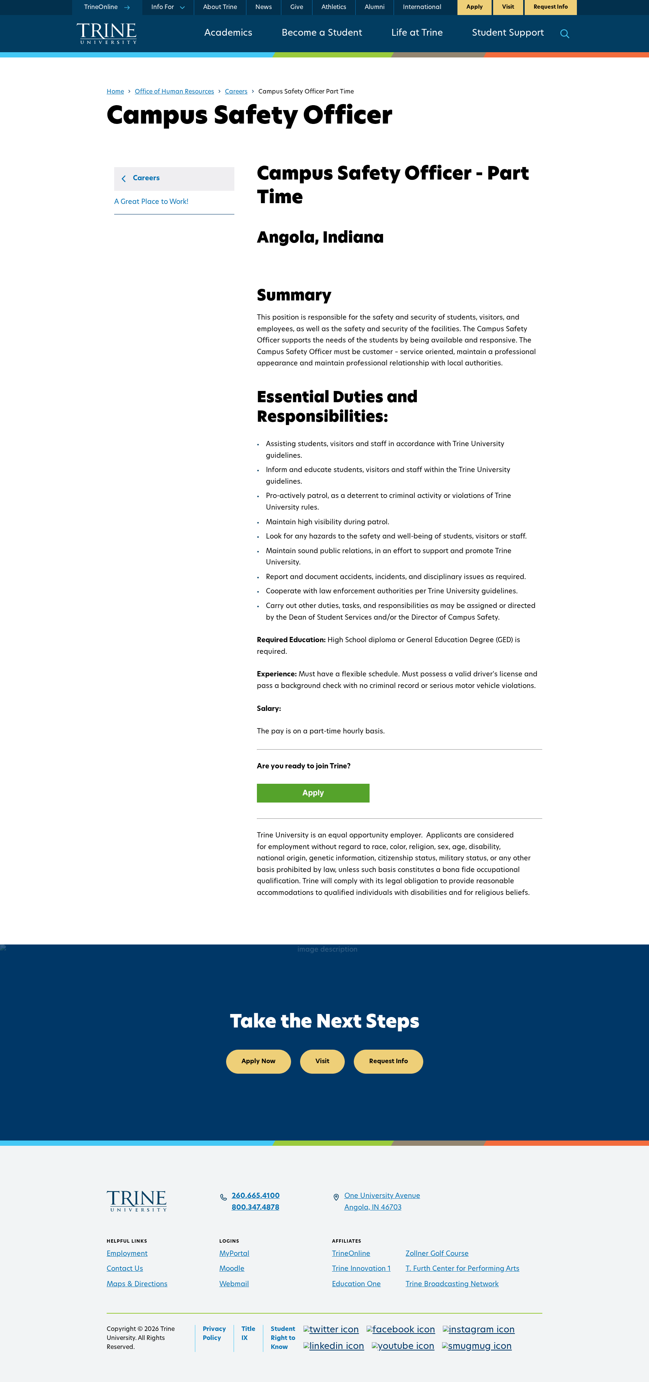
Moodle (232, 1269)
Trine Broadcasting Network (452, 1284)
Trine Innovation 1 (361, 1269)
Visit (508, 7)
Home (115, 92)
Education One (356, 1284)
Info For (162, 8)
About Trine (220, 8)
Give (296, 8)
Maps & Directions (137, 1284)
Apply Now (258, 1062)
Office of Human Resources (174, 92)
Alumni (375, 8)
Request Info (551, 7)
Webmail (234, 1284)
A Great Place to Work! (151, 202)
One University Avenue (382, 1196)
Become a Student (322, 33)
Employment (127, 1254)
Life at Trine (417, 33)
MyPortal (234, 1254)
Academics (228, 33)
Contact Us (125, 1269)
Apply (474, 7)
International (422, 8)
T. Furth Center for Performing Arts (462, 1269)
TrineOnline (351, 1254)
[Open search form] (565, 33)
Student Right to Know (283, 1338)
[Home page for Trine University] (107, 33)
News (263, 8)
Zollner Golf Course (437, 1254)
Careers (236, 92)
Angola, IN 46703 (372, 1208)
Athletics (333, 8)
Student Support (508, 33)
